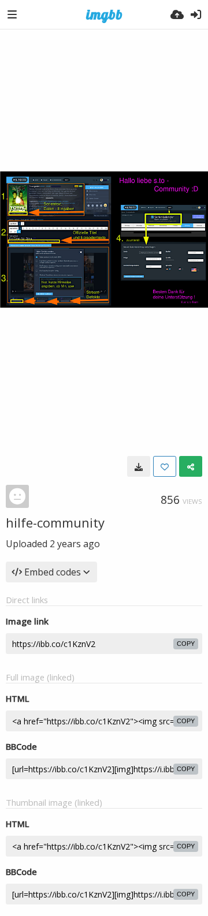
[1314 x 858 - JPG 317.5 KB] (138, 466)
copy (186, 643)
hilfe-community (55, 522)
